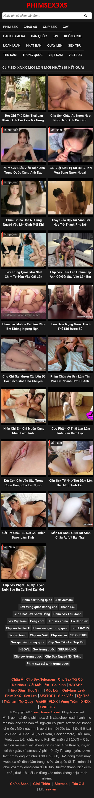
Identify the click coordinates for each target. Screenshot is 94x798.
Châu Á (17, 679)
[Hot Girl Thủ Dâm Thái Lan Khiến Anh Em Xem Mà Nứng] (2, 76)
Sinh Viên (65, 696)
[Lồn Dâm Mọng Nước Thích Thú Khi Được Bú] (49, 284)
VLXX (53, 701)
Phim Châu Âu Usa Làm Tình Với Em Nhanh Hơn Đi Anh (70, 379)
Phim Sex (10, 27)
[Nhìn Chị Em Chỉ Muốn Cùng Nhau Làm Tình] (2, 389)
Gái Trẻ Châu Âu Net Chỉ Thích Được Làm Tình (23, 535)
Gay (66, 27)
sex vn (51, 789)
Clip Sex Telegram (40, 679)
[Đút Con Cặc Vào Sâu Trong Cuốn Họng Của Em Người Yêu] (2, 441)
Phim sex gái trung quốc (50, 628)
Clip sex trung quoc (28, 656)
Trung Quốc (32, 55)
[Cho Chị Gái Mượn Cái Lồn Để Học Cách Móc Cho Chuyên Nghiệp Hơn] (2, 336)
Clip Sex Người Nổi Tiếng (63, 656)
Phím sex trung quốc (37, 600)
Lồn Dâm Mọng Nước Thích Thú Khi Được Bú (71, 326)
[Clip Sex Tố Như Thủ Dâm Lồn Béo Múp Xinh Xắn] (49, 441)
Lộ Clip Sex (79, 621)
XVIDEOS (47, 707)
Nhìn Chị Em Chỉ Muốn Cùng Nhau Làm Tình (23, 431)
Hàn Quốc (39, 36)
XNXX (86, 701)
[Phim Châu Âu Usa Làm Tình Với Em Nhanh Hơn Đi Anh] (49, 336)
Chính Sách (19, 784)
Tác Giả (78, 784)
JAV (55, 36)
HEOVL (24, 649)
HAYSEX (76, 685)
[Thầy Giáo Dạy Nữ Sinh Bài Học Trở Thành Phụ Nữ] (49, 180)
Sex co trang (17, 635)
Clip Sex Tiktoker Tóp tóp (66, 642)
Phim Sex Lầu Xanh (67, 614)
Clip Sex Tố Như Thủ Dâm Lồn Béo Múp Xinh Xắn (71, 483)
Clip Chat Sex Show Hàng (32, 614)
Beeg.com (37, 621)
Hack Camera (14, 36)
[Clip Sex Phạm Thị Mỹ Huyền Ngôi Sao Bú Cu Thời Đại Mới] (2, 545)
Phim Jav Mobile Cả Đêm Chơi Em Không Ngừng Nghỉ (24, 326)
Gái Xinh (59, 685)
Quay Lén (54, 45)
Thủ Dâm (10, 55)
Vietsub (75, 55)
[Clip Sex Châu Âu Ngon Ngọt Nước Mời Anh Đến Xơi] (49, 76)
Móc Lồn (52, 690)
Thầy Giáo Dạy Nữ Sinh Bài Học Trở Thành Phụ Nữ (71, 222)
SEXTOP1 (47, 696)
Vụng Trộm (69, 701)
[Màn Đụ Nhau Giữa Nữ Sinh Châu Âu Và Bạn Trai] (49, 493)
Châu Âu (30, 27)
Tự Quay (26, 701)
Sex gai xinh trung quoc (28, 642)
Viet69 (41, 701)
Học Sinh (35, 690)
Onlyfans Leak (73, 690)
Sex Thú (74, 45)
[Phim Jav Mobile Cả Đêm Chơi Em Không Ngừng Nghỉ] (2, 284)
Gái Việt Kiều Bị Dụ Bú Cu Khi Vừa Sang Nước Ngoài (71, 170)
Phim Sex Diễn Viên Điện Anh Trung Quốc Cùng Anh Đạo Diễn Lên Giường (24, 172)
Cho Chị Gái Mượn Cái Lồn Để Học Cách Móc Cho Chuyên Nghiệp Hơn (24, 381)
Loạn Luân (11, 45)
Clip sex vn (59, 635)
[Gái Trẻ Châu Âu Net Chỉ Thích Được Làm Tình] (2, 493)
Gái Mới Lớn (39, 685)
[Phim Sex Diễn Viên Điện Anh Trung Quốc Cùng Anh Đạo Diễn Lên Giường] (2, 128)
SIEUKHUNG (67, 649)
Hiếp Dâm (17, 690)
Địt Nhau (19, 685)
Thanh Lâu (68, 607)
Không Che (73, 36)
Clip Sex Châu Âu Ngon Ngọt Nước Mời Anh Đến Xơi (70, 118)
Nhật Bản (33, 45)
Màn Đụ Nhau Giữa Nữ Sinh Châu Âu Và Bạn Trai (71, 535)
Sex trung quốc (44, 649)
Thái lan (10, 701)
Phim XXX (13, 696)
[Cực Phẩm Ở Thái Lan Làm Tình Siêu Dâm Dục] (49, 389)
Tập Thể (82, 696)
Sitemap (61, 784)
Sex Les (30, 696)
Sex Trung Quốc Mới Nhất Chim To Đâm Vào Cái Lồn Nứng (23, 276)
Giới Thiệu (41, 784)
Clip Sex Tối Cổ (70, 679)
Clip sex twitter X (18, 628)
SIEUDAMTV (80, 628)
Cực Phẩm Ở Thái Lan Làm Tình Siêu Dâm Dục (71, 431)
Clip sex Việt (39, 635)
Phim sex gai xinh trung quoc (48, 663)
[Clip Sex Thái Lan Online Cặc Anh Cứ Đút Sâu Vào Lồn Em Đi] (49, 232)
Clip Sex (50, 27)
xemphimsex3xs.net (47, 712)
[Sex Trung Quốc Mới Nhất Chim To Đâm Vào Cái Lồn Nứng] (2, 232)
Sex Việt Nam (17, 621)
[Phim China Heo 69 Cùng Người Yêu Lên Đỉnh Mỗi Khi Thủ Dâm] (2, 180)
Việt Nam (55, 55)
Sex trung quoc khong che (38, 607)
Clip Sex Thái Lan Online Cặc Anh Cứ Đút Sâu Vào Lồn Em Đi (71, 276)
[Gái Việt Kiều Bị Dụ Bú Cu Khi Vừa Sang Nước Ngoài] (49, 128)
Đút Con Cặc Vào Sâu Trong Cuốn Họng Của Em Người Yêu (24, 485)
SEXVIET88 (78, 635)
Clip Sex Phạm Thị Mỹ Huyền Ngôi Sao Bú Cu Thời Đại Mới (23, 587)
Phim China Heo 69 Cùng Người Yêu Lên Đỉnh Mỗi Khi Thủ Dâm (23, 224)
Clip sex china (58, 621)
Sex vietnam (64, 600)
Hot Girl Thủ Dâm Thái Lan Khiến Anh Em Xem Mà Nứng (23, 118)
